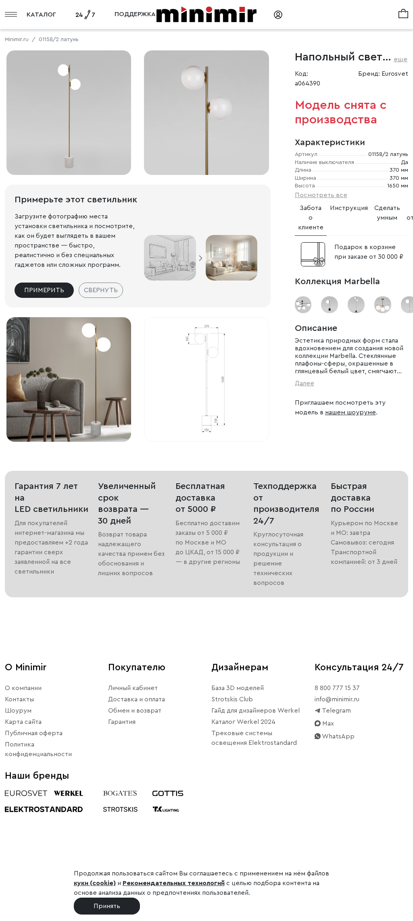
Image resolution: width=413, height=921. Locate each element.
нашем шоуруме (350, 412)
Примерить (44, 290)
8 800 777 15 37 (337, 688)
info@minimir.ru (337, 699)
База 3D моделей (237, 688)
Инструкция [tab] (349, 208)
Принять (107, 906)
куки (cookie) (95, 883)
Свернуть (101, 290)
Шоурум (18, 710)
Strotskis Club (232, 699)
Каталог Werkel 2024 (243, 722)
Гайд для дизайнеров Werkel (255, 710)
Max (327, 723)
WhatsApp (338, 736)
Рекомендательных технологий (174, 883)
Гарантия (122, 722)
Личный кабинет (133, 688)
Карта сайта (23, 722)
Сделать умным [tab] (387, 213)
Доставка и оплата (136, 699)
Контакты (19, 699)
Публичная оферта (34, 733)
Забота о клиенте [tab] (310, 218)
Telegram (336, 710)
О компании (23, 688)
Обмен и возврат (134, 710)
